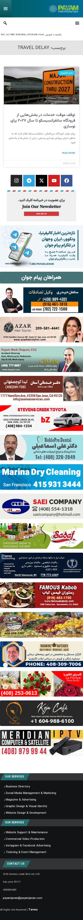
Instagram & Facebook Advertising (28, 845)
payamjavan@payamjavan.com (22, 898)
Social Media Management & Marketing (31, 793)
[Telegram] (29, 180)
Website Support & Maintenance (27, 832)
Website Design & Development (26, 813)
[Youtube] (54, 180)
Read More (68, 153)
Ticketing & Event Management (26, 852)
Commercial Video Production (25, 839)
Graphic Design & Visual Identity (26, 806)
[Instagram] (16, 180)
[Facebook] (66, 180)
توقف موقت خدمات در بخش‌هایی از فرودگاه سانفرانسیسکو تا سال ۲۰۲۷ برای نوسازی (42, 121)
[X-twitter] (41, 180)
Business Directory (18, 786)
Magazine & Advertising (21, 799)
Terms (33, 909)
